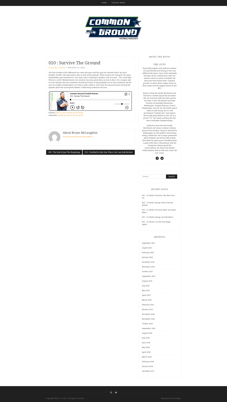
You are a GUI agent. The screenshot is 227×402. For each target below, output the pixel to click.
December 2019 (148, 262)
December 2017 (148, 371)
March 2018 (147, 357)
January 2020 (147, 257)
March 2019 (147, 300)
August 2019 (147, 281)
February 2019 (148, 305)
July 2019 (146, 286)
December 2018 (148, 314)
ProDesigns (176, 398)
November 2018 (148, 319)
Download (79, 113)
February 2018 (148, 362)
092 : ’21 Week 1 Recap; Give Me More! (157, 217)
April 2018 (146, 352)
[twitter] (162, 158)
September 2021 (148, 243)
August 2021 (147, 248)
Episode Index (118, 3)
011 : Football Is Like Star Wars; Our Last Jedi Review (109, 152)
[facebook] (157, 158)
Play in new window (64, 113)
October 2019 (147, 271)
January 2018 (147, 366)
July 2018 (146, 338)
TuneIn (75, 115)
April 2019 (146, 295)
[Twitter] (116, 392)
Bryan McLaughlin (57, 68)
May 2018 (146, 347)
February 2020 (148, 253)
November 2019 (148, 267)
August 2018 (147, 333)
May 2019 (146, 290)
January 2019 (147, 309)
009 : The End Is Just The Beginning (64, 152)
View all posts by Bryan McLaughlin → (79, 137)
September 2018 (148, 328)
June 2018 (146, 343)
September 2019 (148, 276)
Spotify (60, 115)
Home (104, 3)
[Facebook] (111, 392)
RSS (81, 115)
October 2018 (147, 324)
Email (67, 115)
